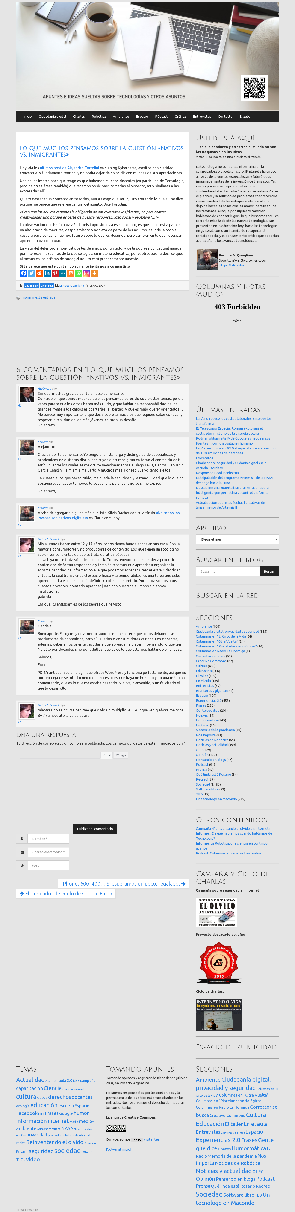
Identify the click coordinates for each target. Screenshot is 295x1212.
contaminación (77, 1089)
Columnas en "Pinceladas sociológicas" (226, 646)
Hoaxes (202, 715)
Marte (74, 1122)
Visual (107, 755)
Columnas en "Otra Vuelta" (217, 641)
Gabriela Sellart (48, 539)
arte (55, 1080)
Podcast (202, 764)
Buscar (269, 571)
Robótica (99, 116)
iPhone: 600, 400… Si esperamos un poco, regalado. (121, 883)
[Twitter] (31, 273)
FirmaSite (31, 1209)
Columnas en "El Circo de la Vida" (221, 636)
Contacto (225, 116)
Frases (201, 705)
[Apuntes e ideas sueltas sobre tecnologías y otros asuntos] (147, 56)
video (33, 1159)
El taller (202, 676)
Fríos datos (204, 458)
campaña (88, 1080)
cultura (26, 1096)
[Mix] (70, 273)
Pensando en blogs (211, 760)
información (31, 1121)
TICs (20, 1159)
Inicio (27, 116)
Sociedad (203, 784)
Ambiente (121, 116)
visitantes (151, 1139)
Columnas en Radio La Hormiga (220, 651)
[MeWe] (62, 273)
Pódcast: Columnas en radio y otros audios (229, 853)
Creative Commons (211, 661)
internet (58, 1120)
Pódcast (161, 116)
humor (81, 1113)
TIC (90, 1152)
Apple (48, 1081)
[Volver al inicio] (118, 1149)
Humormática (207, 720)
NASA (67, 1128)
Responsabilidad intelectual (218, 473)
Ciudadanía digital (52, 116)
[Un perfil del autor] (232, 265)
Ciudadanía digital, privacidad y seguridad (227, 631)
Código (121, 755)
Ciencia (53, 1088)
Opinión (202, 755)
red (88, 1135)
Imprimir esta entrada (38, 297)
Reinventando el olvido (54, 1142)
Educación (204, 671)
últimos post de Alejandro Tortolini (69, 168)
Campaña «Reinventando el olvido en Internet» (233, 828)
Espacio (142, 116)
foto (41, 1113)
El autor (245, 116)
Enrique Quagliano (71, 285)
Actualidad (30, 1079)
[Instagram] (86, 273)
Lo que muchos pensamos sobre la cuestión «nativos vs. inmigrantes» (102, 151)
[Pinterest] (55, 273)
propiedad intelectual (62, 1135)
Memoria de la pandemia (215, 730)
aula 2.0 (65, 1080)
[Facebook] (23, 273)
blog (76, 1081)
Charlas (79, 116)
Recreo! (202, 779)
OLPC (200, 750)
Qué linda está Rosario (213, 774)
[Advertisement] (50, 333)
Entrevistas (202, 116)
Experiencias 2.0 (208, 700)
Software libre (207, 789)
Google (66, 1113)
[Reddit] (39, 273)
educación (44, 1105)
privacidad (36, 1134)
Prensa (201, 770)
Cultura (201, 666)
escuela (66, 1105)
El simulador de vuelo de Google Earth (68, 893)
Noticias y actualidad (212, 745)
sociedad (67, 1150)
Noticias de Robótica (212, 740)
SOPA (85, 1152)
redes (20, 1143)
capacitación (29, 1088)
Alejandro (44, 388)
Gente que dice (207, 710)
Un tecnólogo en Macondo (216, 799)
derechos (59, 1097)
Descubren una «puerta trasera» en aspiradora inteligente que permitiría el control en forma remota (232, 492)
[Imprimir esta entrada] (18, 297)
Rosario (22, 1152)
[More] (94, 273)
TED (199, 794)
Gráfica (180, 116)
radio (81, 1135)
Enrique (43, 441)
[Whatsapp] (78, 273)
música (56, 1129)
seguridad (41, 1151)
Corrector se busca (210, 656)
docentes (82, 1097)
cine (65, 1088)
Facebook (27, 1113)
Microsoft (44, 1129)
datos (42, 1097)
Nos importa (206, 735)
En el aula (203, 681)
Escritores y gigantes (212, 691)
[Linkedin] (47, 273)
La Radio (202, 725)
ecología (23, 1106)
